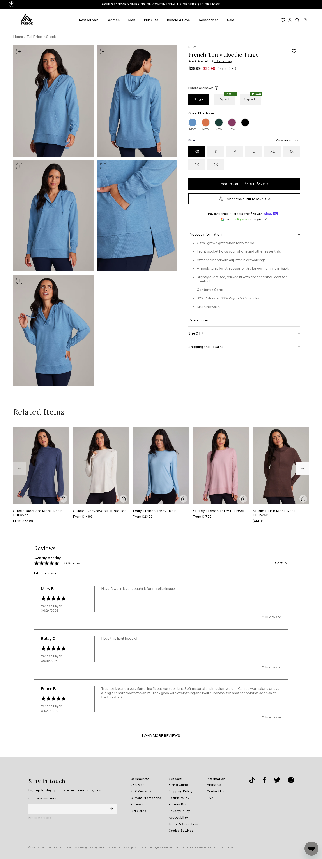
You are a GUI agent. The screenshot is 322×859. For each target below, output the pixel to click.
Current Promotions (146, 798)
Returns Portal (180, 804)
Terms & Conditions (184, 824)
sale (230, 20)
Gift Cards (138, 811)
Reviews (137, 804)
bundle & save (178, 20)
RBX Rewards (141, 791)
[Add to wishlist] (294, 51)
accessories (208, 20)
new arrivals (89, 20)
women (113, 20)
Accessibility (178, 817)
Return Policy (179, 798)
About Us (214, 785)
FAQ (210, 798)
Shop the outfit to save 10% (249, 199)
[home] (27, 19)
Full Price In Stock (41, 36)
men (131, 20)
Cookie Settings (181, 831)
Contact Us (215, 791)
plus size (151, 20)
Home (18, 36)
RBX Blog (138, 785)
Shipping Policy (180, 791)
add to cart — (244, 184)
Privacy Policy (179, 811)
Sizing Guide (178, 785)
